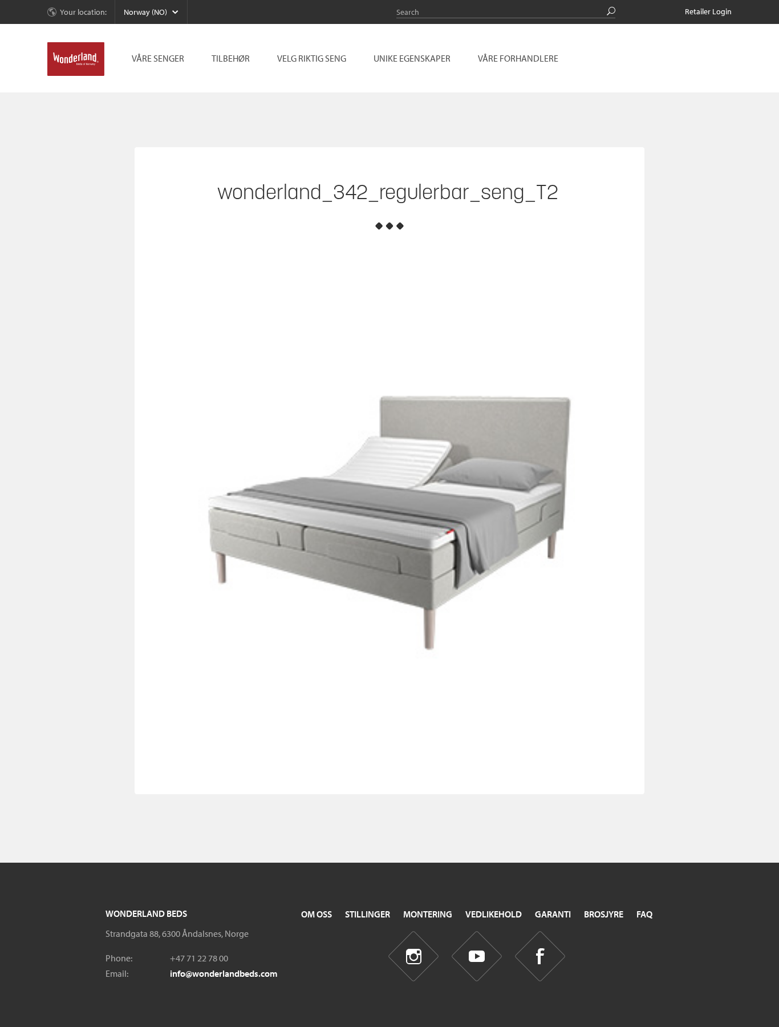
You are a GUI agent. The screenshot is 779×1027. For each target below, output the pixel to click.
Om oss (316, 914)
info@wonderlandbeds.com (224, 973)
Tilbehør (231, 58)
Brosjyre (603, 914)
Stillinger (367, 914)
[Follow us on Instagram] (414, 956)
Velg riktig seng (311, 58)
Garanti (553, 914)
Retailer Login (708, 11)
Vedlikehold (493, 914)
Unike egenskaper (412, 58)
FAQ (644, 914)
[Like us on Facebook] (540, 956)
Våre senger (158, 58)
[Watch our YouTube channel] (477, 956)
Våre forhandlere (518, 58)
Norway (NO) (145, 12)
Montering (427, 914)
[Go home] (75, 59)
